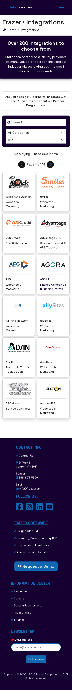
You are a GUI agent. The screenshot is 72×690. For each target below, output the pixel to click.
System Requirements (28, 605)
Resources (20, 591)
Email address (23, 639)
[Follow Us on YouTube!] (51, 508)
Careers (19, 598)
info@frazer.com (29, 488)
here (42, 105)
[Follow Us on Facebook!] (21, 508)
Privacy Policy (22, 612)
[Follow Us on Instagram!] (31, 508)
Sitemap (19, 619)
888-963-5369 (28, 477)
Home (12, 30)
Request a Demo (37, 566)
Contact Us (26, 455)
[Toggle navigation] (61, 7)
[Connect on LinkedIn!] (41, 508)
